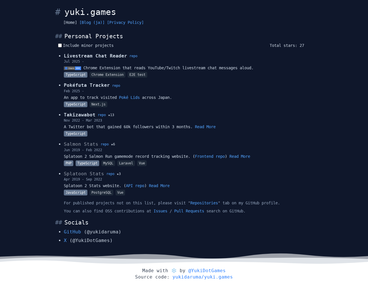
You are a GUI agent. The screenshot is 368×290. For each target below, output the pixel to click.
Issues (160, 211)
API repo (135, 185)
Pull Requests (189, 211)
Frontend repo (210, 156)
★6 (113, 144)
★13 (111, 115)
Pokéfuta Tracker (87, 85)
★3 (119, 174)
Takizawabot (79, 115)
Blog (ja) (92, 22)
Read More (205, 126)
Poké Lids (129, 97)
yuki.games (90, 12)
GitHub (72, 232)
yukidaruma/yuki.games (202, 277)
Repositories (204, 203)
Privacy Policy (125, 22)
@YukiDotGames (207, 270)
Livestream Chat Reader (95, 56)
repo (133, 56)
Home (70, 22)
